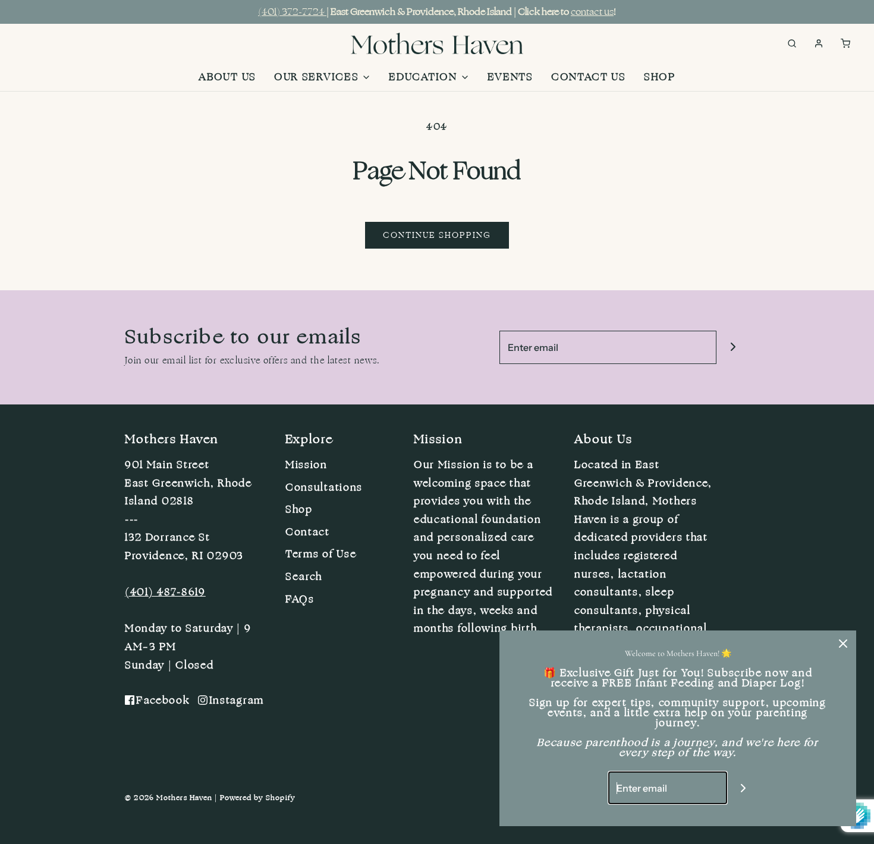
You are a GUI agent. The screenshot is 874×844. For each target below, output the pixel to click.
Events (510, 77)
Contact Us (588, 77)
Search (303, 576)
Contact (307, 531)
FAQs (300, 599)
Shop (659, 77)
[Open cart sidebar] (845, 43)
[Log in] (819, 43)
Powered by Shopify (257, 797)
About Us (227, 77)
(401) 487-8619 (165, 592)
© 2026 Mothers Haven (168, 797)
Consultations (324, 487)
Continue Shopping (437, 235)
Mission (306, 464)
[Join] (732, 347)
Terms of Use (320, 553)
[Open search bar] (792, 43)
